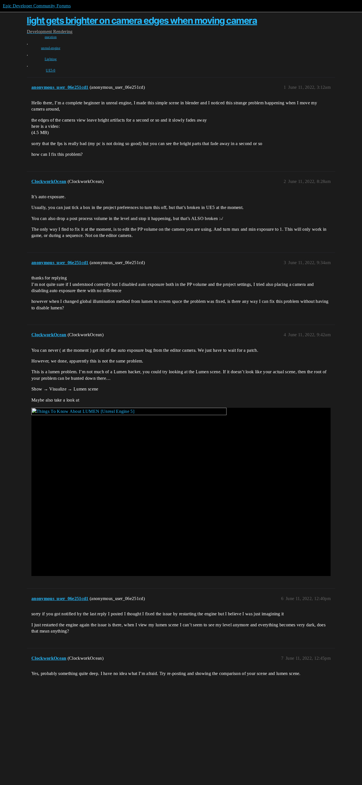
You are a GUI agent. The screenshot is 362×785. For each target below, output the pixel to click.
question (51, 37)
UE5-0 (50, 70)
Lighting (51, 59)
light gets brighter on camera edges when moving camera (142, 20)
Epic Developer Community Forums (37, 5)
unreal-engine (50, 48)
